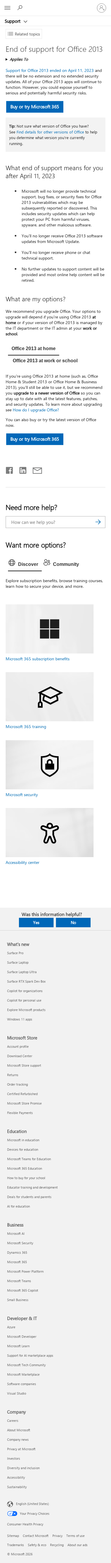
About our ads (77, 1545)
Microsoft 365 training (26, 726)
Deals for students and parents (29, 1197)
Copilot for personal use (24, 1000)
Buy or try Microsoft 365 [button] (34, 107)
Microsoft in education (23, 1140)
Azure (11, 1327)
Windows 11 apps (19, 1019)
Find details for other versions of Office (50, 131)
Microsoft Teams (19, 1281)
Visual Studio (16, 1393)
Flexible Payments (20, 1112)
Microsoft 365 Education (24, 1168)
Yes (36, 922)
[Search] (98, 522)
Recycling (57, 1545)
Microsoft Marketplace (23, 1374)
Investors (13, 1458)
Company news (18, 1439)
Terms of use (75, 1535)
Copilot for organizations (25, 991)
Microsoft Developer (21, 1336)
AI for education (18, 1206)
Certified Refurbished (22, 1094)
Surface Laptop (17, 962)
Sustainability (17, 1487)
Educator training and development (32, 1187)
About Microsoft (18, 1430)
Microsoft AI (16, 1233)
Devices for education (22, 1149)
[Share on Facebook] (10, 469)
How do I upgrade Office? (36, 410)
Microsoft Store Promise (24, 1103)
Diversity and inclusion (23, 1468)
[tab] (33, 349)
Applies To (19, 59)
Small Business (17, 1300)
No (73, 922)
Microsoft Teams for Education (29, 1159)
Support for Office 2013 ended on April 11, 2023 (50, 70)
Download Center (19, 1056)
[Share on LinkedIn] (20, 469)
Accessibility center (22, 862)
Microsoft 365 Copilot (22, 1290)
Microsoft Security (20, 1243)
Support (13, 21)
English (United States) (32, 1503)
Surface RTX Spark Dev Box (26, 981)
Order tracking (17, 1084)
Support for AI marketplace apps (30, 1355)
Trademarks (15, 1545)
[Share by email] (34, 469)
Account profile (18, 1046)
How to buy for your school (26, 1178)
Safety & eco (37, 1545)
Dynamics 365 (17, 1252)
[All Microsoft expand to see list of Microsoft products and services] (7, 8)
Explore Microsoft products (26, 1009)
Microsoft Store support (24, 1065)
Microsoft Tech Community (26, 1365)
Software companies (21, 1384)
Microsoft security (22, 794)
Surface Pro (15, 953)
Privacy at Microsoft (21, 1449)
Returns (12, 1075)
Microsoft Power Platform (25, 1271)
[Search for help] (21, 7)
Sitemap (13, 1535)
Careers (12, 1420)
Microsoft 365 (17, 1262)
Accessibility (16, 1477)
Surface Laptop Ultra (22, 972)
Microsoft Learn (18, 1346)
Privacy (57, 1535)
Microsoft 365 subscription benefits (38, 658)
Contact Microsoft (36, 1535)
